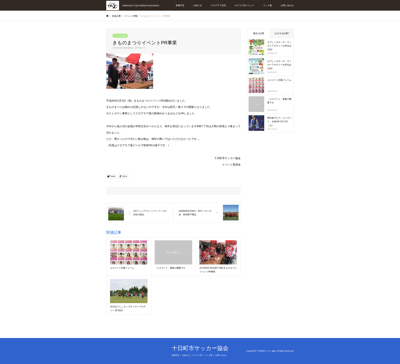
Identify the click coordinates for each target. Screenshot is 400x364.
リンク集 (267, 5)
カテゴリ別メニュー (244, 5)
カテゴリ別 (197, 355)
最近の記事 (258, 33)
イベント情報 (120, 35)
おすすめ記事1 (282, 33)
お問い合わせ (287, 5)
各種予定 (180, 5)
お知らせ (197, 5)
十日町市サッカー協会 (200, 348)
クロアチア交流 (218, 5)
